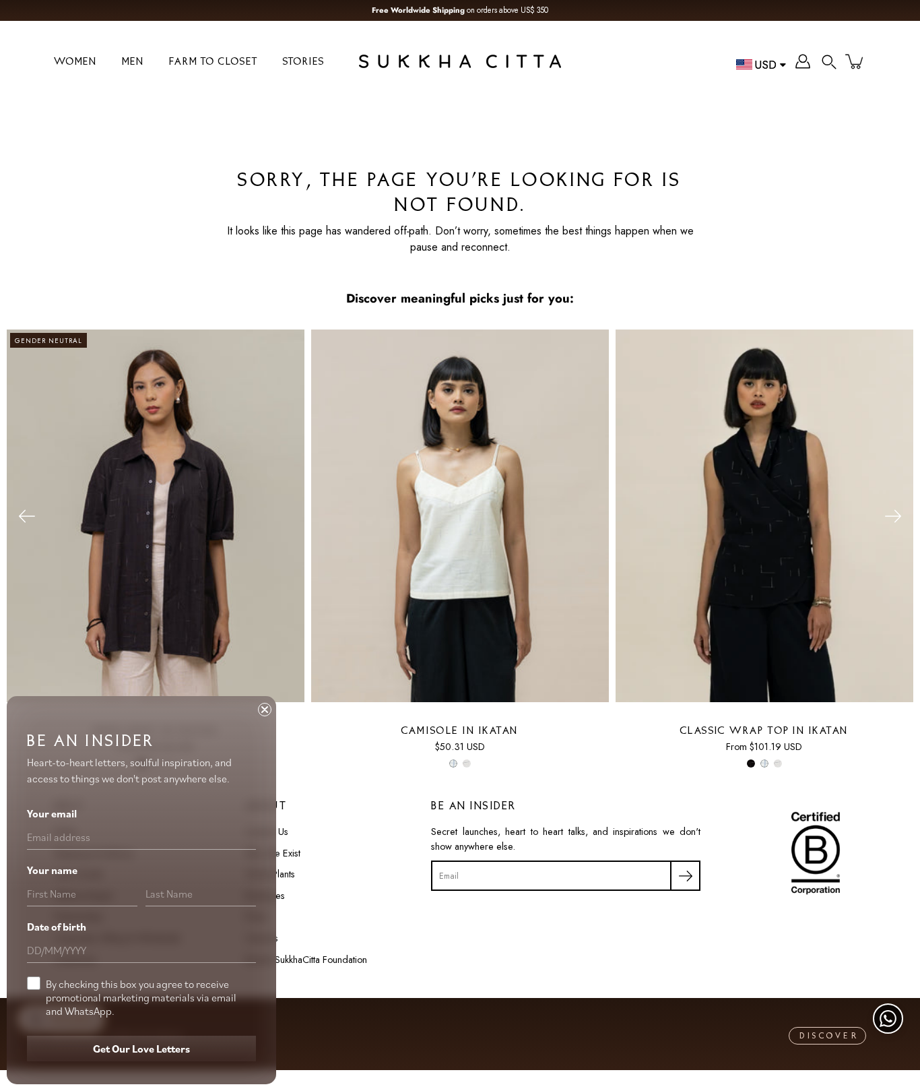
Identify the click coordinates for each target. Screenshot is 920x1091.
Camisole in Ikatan (460, 731)
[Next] (893, 516)
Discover (829, 1036)
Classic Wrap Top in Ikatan (764, 731)
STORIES (304, 62)
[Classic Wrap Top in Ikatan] (764, 516)
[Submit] (685, 876)
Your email (52, 813)
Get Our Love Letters (141, 1048)
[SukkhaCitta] (460, 61)
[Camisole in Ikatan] (460, 516)
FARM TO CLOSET (213, 62)
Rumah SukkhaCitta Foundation (306, 959)
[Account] (803, 61)
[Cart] (855, 61)
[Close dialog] (264, 709)
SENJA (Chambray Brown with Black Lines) (467, 764)
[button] (829, 61)
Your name (52, 870)
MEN (133, 62)
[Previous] (26, 516)
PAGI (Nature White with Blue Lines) (453, 764)
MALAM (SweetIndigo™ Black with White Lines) (751, 764)
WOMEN (75, 62)
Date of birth (56, 926)
